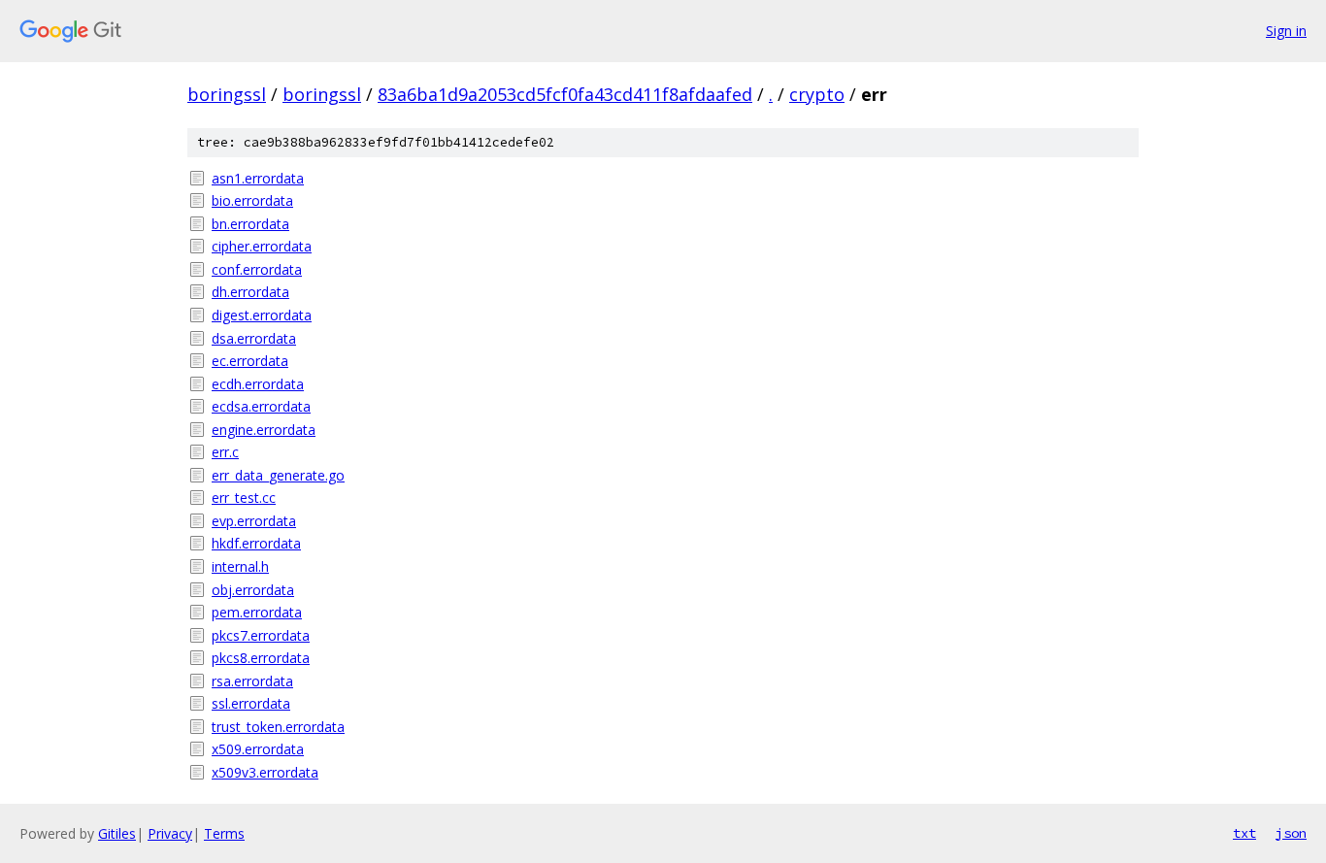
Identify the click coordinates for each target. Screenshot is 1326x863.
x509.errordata (258, 749)
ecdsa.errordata (261, 406)
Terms (224, 833)
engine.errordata (263, 429)
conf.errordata (257, 269)
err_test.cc (244, 497)
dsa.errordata (254, 338)
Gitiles (117, 833)
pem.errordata (257, 612)
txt (1244, 833)
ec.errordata (250, 360)
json (1291, 833)
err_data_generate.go (278, 475)
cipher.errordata (262, 246)
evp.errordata (254, 521)
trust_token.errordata (278, 726)
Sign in (1286, 30)
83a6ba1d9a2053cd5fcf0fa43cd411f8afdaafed (565, 94)
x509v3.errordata (265, 772)
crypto (817, 94)
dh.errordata (250, 291)
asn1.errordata (258, 178)
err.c (225, 452)
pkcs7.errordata (261, 635)
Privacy (170, 833)
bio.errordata (252, 200)
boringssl (226, 94)
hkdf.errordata (256, 543)
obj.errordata (253, 590)
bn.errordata (250, 224)
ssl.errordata (251, 703)
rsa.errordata (252, 681)
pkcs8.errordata (261, 657)
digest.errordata (262, 315)
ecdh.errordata (258, 384)
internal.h (240, 566)
